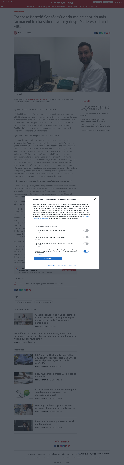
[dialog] (62, 232)
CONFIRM (48, 258)
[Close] (95, 200)
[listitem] (62, 226)
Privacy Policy (73, 265)
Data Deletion (51, 265)
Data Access (62, 265)
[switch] (86, 230)
